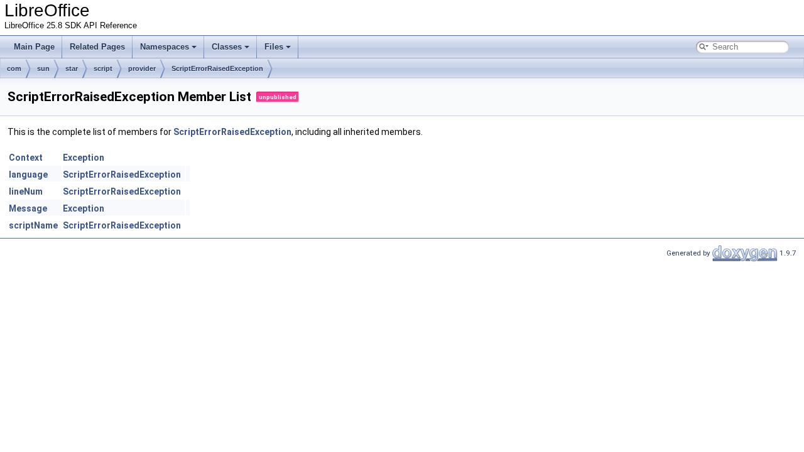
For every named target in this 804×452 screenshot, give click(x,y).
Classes (227, 46)
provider (142, 68)
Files (273, 46)
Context (26, 158)
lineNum (26, 191)
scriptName (33, 225)
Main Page (34, 46)
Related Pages (97, 46)
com (14, 68)
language (28, 175)
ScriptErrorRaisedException (217, 68)
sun (43, 68)
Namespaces (164, 46)
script (103, 68)
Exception (83, 158)
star (71, 68)
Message (28, 208)
